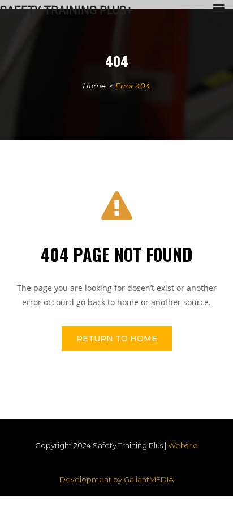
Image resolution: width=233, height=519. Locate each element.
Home (94, 85)
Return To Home (116, 339)
